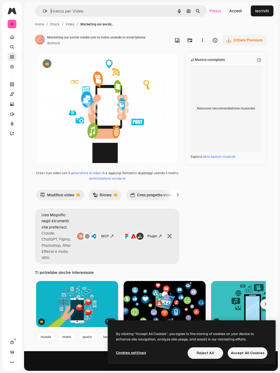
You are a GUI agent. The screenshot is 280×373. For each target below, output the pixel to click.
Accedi (235, 10)
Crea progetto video (151, 196)
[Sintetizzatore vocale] (12, 123)
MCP (105, 236)
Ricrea (102, 196)
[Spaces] (12, 94)
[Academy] (12, 352)
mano (66, 337)
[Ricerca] (12, 47)
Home (39, 24)
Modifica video (57, 196)
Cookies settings (131, 352)
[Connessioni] (12, 342)
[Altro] (12, 362)
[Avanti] (178, 195)
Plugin (152, 236)
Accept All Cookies (247, 353)
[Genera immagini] (12, 104)
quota (87, 337)
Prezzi (215, 10)
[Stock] (12, 56)
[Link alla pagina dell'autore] (40, 40)
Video (70, 24)
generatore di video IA (88, 173)
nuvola (46, 337)
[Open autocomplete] (42, 11)
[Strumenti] (12, 84)
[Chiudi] (169, 236)
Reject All (205, 353)
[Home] (12, 37)
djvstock (53, 43)
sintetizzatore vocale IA (107, 178)
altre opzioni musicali (219, 157)
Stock (55, 24)
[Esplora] (12, 66)
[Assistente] (12, 133)
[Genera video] (12, 113)
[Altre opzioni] (202, 40)
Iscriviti (262, 10)
